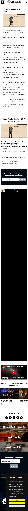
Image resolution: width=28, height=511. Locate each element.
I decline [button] (17, 503)
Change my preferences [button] (17, 506)
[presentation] (1, 393)
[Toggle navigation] (2, 2)
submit (21, 179)
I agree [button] (16, 500)
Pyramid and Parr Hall (6, 403)
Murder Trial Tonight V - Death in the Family (8, 401)
